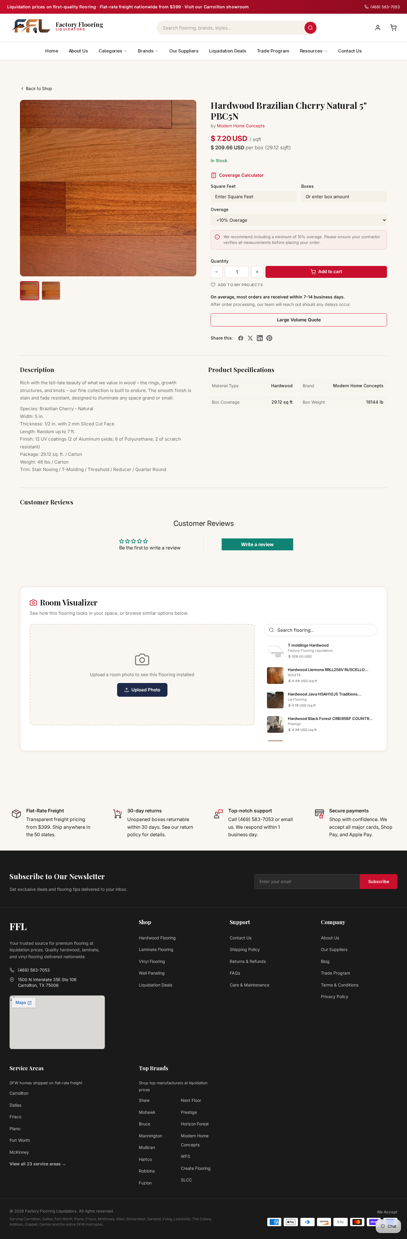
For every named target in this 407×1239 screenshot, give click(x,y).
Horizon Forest (195, 1123)
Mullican (147, 1147)
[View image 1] (29, 290)
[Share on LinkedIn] (260, 338)
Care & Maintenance (249, 984)
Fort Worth (20, 1140)
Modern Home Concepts (241, 125)
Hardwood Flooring (157, 937)
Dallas (15, 1105)
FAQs (235, 972)
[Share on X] (250, 338)
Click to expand (173, 266)
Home (51, 51)
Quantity (220, 261)
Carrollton (19, 1093)
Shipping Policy (245, 949)
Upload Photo (145, 690)
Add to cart (330, 271)
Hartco (145, 1159)
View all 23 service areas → (38, 1163)
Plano (15, 1128)
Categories (110, 51)
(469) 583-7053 (34, 969)
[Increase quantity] (257, 272)
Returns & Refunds (248, 961)
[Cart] (393, 27)
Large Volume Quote (299, 320)
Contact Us (350, 51)
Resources (311, 51)
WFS (185, 1156)
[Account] (377, 27)
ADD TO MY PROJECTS (240, 284)
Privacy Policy (334, 996)
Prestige (189, 1112)
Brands (145, 51)
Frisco (15, 1116)
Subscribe (378, 881)
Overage (220, 209)
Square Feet (223, 186)
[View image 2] (50, 290)
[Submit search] (310, 28)
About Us (78, 51)
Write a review (257, 544)
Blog (325, 961)
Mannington (150, 1135)
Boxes (307, 186)
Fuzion (145, 1182)
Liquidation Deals (227, 51)
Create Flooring (196, 1168)
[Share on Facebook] (241, 338)
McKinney (19, 1152)
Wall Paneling (152, 972)
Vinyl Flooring (152, 961)
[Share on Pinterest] (269, 338)
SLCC (186, 1179)
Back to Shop (39, 88)
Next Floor (191, 1100)
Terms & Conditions (339, 984)
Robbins (147, 1170)
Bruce (144, 1123)
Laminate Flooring (156, 949)
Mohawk (147, 1112)
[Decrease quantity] (217, 272)
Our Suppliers (183, 51)
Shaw (144, 1100)
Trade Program (273, 51)
